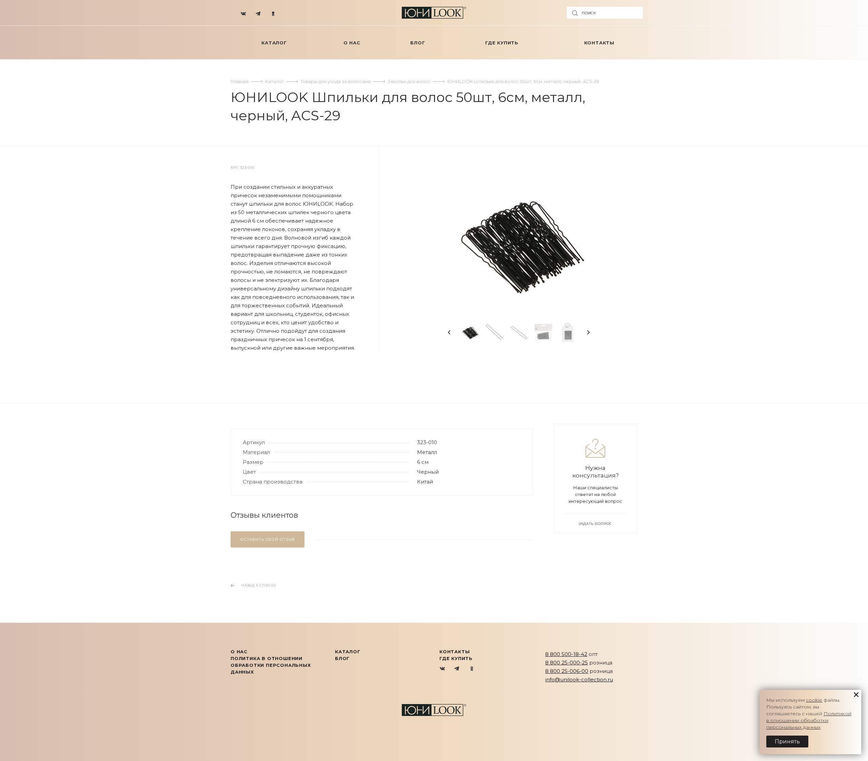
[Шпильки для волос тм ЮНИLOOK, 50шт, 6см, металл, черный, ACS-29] (518, 242)
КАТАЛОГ (347, 651)
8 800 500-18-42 (566, 654)
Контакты (454, 651)
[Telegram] (258, 12)
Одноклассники (472, 669)
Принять (787, 741)
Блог (342, 658)
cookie (814, 700)
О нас (239, 651)
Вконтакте (442, 669)
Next (588, 332)
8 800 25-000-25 (566, 662)
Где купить (456, 658)
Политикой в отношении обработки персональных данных (808, 720)
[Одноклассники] (273, 12)
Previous (449, 332)
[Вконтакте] (243, 12)
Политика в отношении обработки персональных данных (271, 665)
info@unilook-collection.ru (579, 679)
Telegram (457, 669)
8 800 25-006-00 (566, 671)
